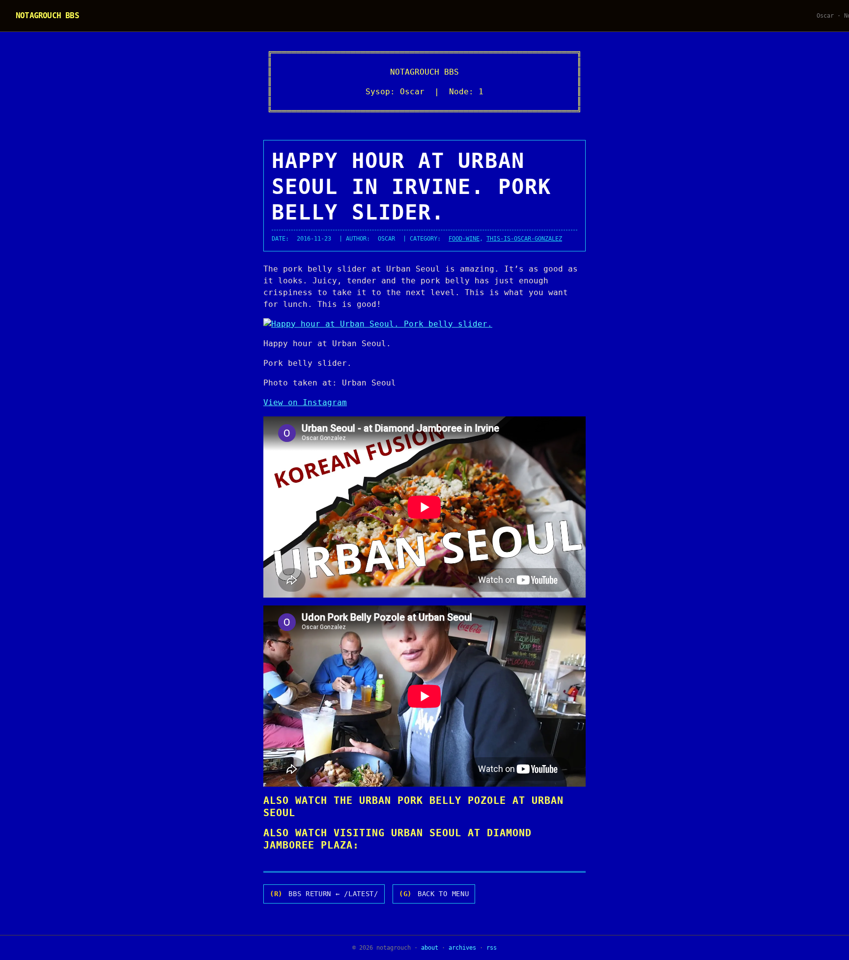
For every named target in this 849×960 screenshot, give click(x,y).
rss (491, 947)
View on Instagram (305, 402)
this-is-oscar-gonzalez (524, 238)
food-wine (464, 238)
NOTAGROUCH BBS (47, 15)
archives (462, 947)
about (429, 947)
